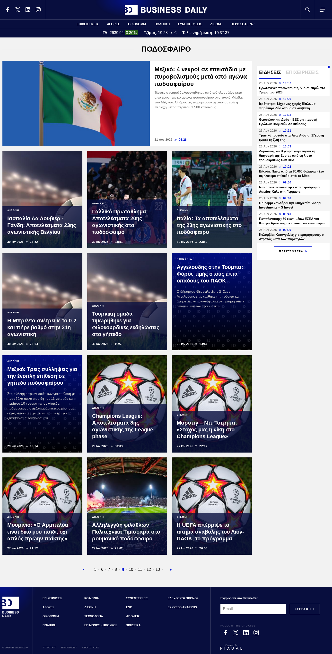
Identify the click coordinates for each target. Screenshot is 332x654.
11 (140, 569)
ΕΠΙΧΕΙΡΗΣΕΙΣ (88, 24)
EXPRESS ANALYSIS (182, 607)
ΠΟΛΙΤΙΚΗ (162, 24)
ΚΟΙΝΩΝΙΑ (91, 598)
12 (149, 569)
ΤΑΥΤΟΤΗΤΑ (49, 647)
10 (131, 569)
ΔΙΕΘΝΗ (216, 24)
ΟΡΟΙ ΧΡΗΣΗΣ (90, 647)
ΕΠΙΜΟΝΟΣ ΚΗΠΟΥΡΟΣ (100, 625)
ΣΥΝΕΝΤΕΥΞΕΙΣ (190, 24)
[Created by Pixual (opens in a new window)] (270, 649)
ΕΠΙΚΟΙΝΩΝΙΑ (69, 647)
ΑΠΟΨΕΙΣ (133, 616)
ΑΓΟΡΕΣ (113, 24)
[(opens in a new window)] (7, 9)
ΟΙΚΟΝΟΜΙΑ (137, 24)
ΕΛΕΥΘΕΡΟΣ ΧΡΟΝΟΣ (183, 598)
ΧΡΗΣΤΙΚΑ (133, 625)
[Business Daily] (166, 10)
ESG (129, 607)
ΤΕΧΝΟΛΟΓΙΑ (93, 616)
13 (158, 569)
